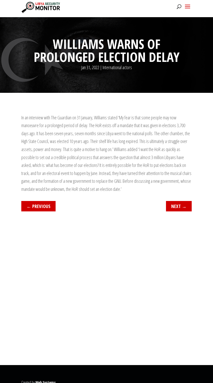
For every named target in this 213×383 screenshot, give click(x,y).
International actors (117, 67)
